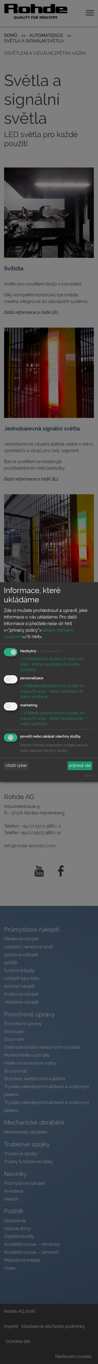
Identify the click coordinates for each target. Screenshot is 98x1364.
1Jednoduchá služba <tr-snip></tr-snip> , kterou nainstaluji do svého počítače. (52, 664)
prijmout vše (80, 766)
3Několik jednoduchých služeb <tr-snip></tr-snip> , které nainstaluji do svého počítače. (52, 718)
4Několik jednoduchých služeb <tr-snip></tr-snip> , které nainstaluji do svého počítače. (53, 691)
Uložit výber (16, 766)
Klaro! (88, 776)
